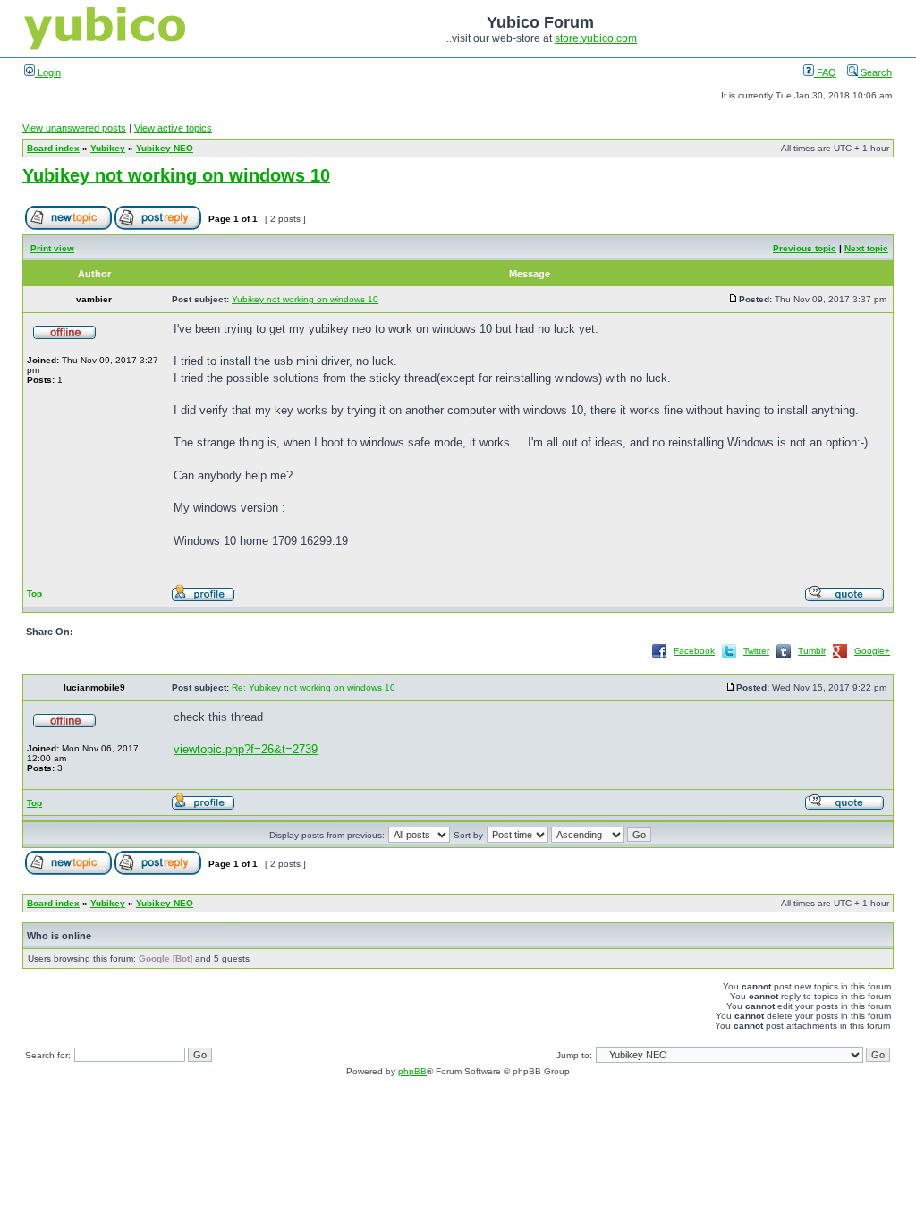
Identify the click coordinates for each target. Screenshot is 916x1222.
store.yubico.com (596, 38)
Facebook (694, 651)
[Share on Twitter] (729, 657)
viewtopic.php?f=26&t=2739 (246, 749)
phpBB (412, 1071)
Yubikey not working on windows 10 (176, 175)
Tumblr (812, 651)
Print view (52, 248)
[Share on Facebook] (659, 657)
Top (34, 593)
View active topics (173, 128)
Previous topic (804, 248)
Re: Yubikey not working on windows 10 (313, 687)
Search (875, 72)
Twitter (756, 651)
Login (48, 72)
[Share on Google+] (840, 657)
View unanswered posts (74, 128)
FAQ (825, 72)
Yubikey (107, 148)
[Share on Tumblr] (784, 657)
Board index (53, 148)
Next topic (866, 248)
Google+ (872, 651)
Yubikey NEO (164, 148)
